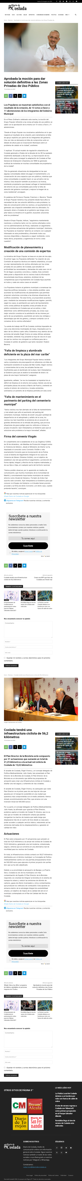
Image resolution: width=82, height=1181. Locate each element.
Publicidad (63, 1175)
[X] (69, 1)
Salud (25, 14)
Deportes (32, 14)
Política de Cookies (53, 1175)
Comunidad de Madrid (43, 14)
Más (66, 14)
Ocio (13, 14)
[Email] (20, 96)
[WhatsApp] (73, 1)
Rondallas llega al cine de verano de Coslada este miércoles (28, 604)
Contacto (70, 1175)
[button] (75, 15)
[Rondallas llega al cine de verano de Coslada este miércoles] (28, 596)
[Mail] (63, 1)
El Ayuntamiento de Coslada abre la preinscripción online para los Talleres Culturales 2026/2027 (10, 606)
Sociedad (61, 14)
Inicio (5, 20)
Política (53, 14)
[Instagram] (60, 1)
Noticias (7, 14)
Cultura (19, 14)
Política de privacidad (40, 1175)
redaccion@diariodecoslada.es (34, 1167)
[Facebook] (56, 1)
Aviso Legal (28, 551)
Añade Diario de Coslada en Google (16, 496)
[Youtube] (76, 1)
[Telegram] (66, 1)
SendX (48, 556)
